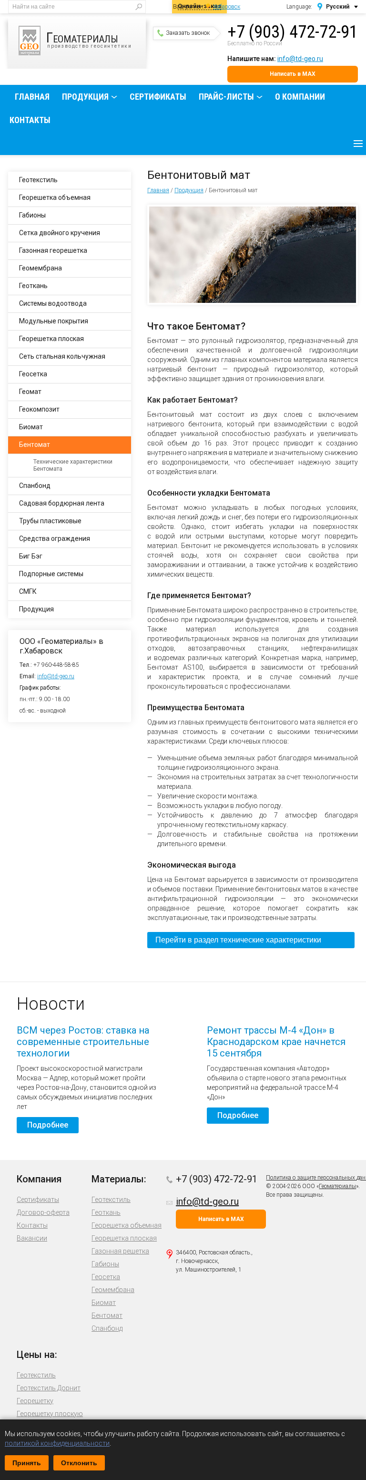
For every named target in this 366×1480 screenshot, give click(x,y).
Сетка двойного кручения (59, 233)
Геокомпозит (39, 409)
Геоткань (33, 286)
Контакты (30, 120)
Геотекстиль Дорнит (49, 1388)
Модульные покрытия (53, 321)
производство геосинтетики (89, 39)
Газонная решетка (120, 1251)
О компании (300, 97)
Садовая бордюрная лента (61, 503)
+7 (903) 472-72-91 (292, 32)
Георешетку (35, 1401)
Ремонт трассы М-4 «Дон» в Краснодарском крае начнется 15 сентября (276, 1042)
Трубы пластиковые (50, 521)
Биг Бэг (30, 556)
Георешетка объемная (55, 197)
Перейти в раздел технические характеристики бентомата (238, 942)
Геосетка (33, 374)
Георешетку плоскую (50, 1414)
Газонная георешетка (53, 250)
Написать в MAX (292, 74)
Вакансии (32, 1238)
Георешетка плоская (51, 338)
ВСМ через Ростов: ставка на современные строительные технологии (83, 1042)
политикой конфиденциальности (57, 1443)
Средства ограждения (54, 538)
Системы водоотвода (53, 303)
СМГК (28, 591)
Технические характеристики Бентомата (72, 465)
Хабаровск (226, 6)
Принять (26, 1463)
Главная (32, 97)
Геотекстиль (38, 180)
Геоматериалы (337, 1186)
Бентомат (34, 444)
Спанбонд (35, 485)
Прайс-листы (226, 97)
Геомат (30, 391)
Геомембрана (40, 268)
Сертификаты (158, 97)
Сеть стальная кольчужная (62, 356)
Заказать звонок (188, 33)
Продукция (85, 97)
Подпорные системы (51, 574)
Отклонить (79, 1463)
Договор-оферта (43, 1212)
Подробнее (47, 1124)
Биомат (31, 427)
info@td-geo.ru (300, 58)
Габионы (32, 215)
